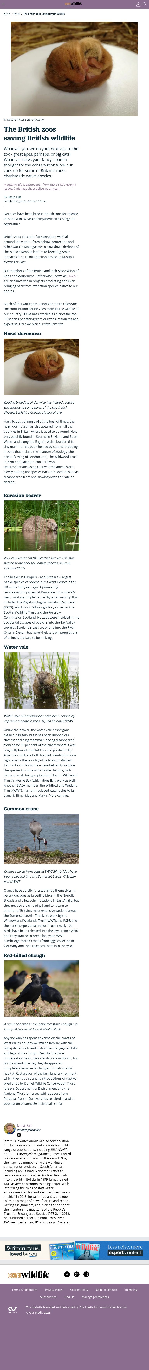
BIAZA (71, 276)
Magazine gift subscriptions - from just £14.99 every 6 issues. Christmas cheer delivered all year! (40, 186)
